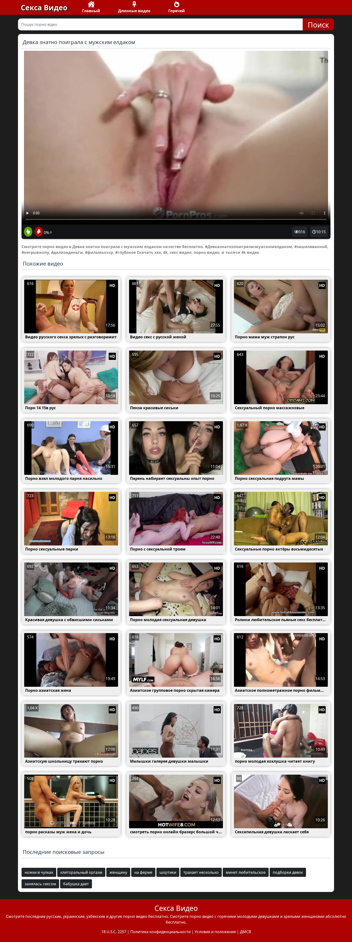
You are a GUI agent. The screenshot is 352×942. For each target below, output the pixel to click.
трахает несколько (201, 872)
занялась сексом (40, 883)
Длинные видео (134, 10)
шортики (167, 872)
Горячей (176, 10)
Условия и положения (215, 931)
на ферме (143, 872)
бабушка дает (76, 883)
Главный (91, 10)
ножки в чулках (39, 872)
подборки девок (288, 872)
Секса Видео (44, 7)
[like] (28, 232)
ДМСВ (245, 931)
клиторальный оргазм (81, 872)
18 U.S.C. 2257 (113, 931)
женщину (118, 872)
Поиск (318, 25)
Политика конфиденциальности (160, 931)
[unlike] (38, 232)
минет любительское (246, 872)
